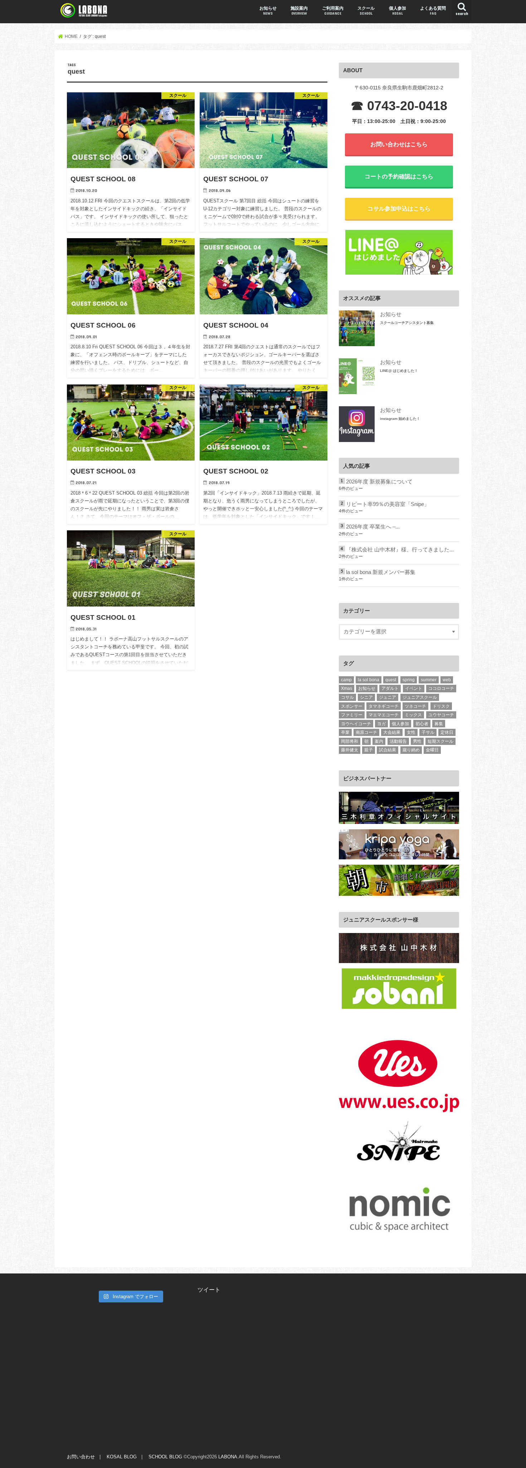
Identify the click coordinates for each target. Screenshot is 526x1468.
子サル (428, 732)
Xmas (346, 688)
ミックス (413, 714)
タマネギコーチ (384, 706)
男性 (417, 741)
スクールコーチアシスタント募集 (407, 323)
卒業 (345, 732)
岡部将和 (349, 741)
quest (390, 679)
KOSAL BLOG (122, 1456)
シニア (366, 697)
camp (346, 679)
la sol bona (368, 679)
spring (409, 679)
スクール (366, 10)
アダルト (390, 688)
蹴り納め (411, 749)
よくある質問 (433, 10)
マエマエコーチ (384, 714)
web (447, 679)
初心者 (421, 723)
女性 (411, 732)
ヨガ (381, 723)
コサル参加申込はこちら (398, 208)
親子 (368, 749)
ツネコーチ (415, 706)
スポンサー (351, 706)
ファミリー (351, 714)
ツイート (209, 1289)
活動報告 (398, 741)
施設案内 (299, 10)
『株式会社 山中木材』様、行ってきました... (400, 550)
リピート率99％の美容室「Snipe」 (387, 504)
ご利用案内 (333, 10)
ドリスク (441, 706)
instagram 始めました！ (400, 419)
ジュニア (387, 697)
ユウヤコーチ (441, 714)
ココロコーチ (441, 688)
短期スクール (440, 741)
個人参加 (397, 10)
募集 (438, 723)
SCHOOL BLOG (165, 1456)
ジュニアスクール (420, 697)
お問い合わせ (81, 1456)
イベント (413, 688)
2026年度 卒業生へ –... (373, 527)
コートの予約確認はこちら (399, 176)
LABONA (227, 1456)
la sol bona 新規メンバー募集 (380, 572)
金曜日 (432, 749)
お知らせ (268, 10)
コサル (347, 697)
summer (429, 679)
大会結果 (391, 732)
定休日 (446, 732)
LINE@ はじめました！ (399, 371)
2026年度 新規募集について (379, 482)
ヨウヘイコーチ (356, 723)
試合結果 (387, 749)
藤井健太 (349, 749)
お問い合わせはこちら (399, 144)
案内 (379, 741)
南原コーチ (366, 732)
